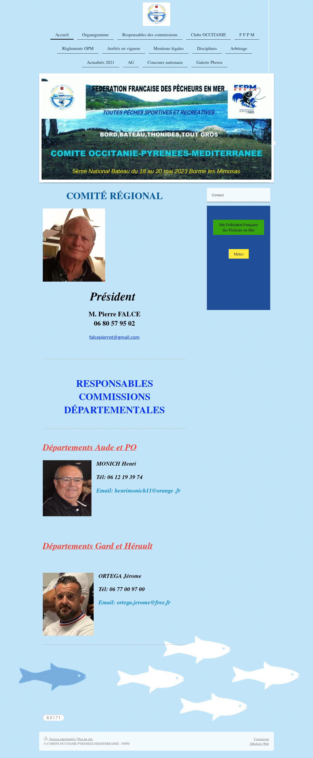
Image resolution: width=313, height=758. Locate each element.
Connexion (261, 739)
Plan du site (85, 739)
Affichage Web (259, 743)
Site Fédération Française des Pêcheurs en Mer (238, 227)
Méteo (239, 253)
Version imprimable (62, 739)
